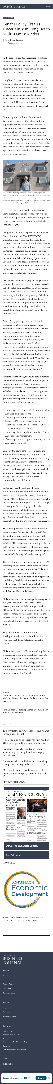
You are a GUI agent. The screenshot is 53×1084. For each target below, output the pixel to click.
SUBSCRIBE (7, 1064)
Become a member (10, 993)
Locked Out (11, 1033)
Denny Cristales (16, 40)
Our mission (7, 980)
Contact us (7, 988)
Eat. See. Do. (7, 1012)
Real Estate (8, 18)
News (5, 1008)
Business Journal (9, 1017)
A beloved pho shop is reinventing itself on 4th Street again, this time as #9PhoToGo (26, 741)
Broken (15, 1040)
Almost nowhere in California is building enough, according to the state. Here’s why (25, 763)
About (5, 975)
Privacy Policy (8, 984)
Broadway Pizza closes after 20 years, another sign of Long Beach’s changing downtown (24, 752)
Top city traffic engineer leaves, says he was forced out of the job (26, 732)
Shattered (14, 1047)
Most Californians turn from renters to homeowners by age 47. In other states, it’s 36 (25, 773)
